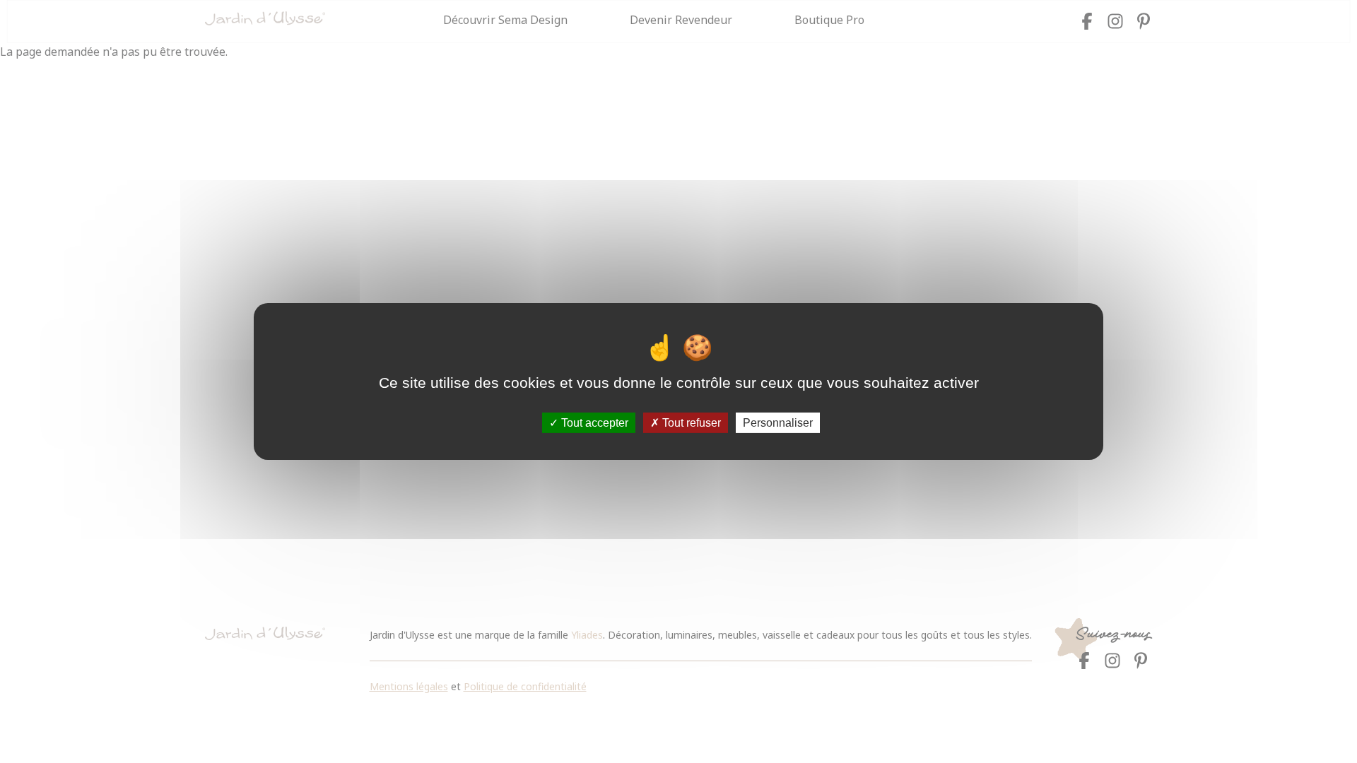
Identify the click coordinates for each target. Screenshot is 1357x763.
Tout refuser (690, 423)
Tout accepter (593, 423)
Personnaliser (778, 423)
